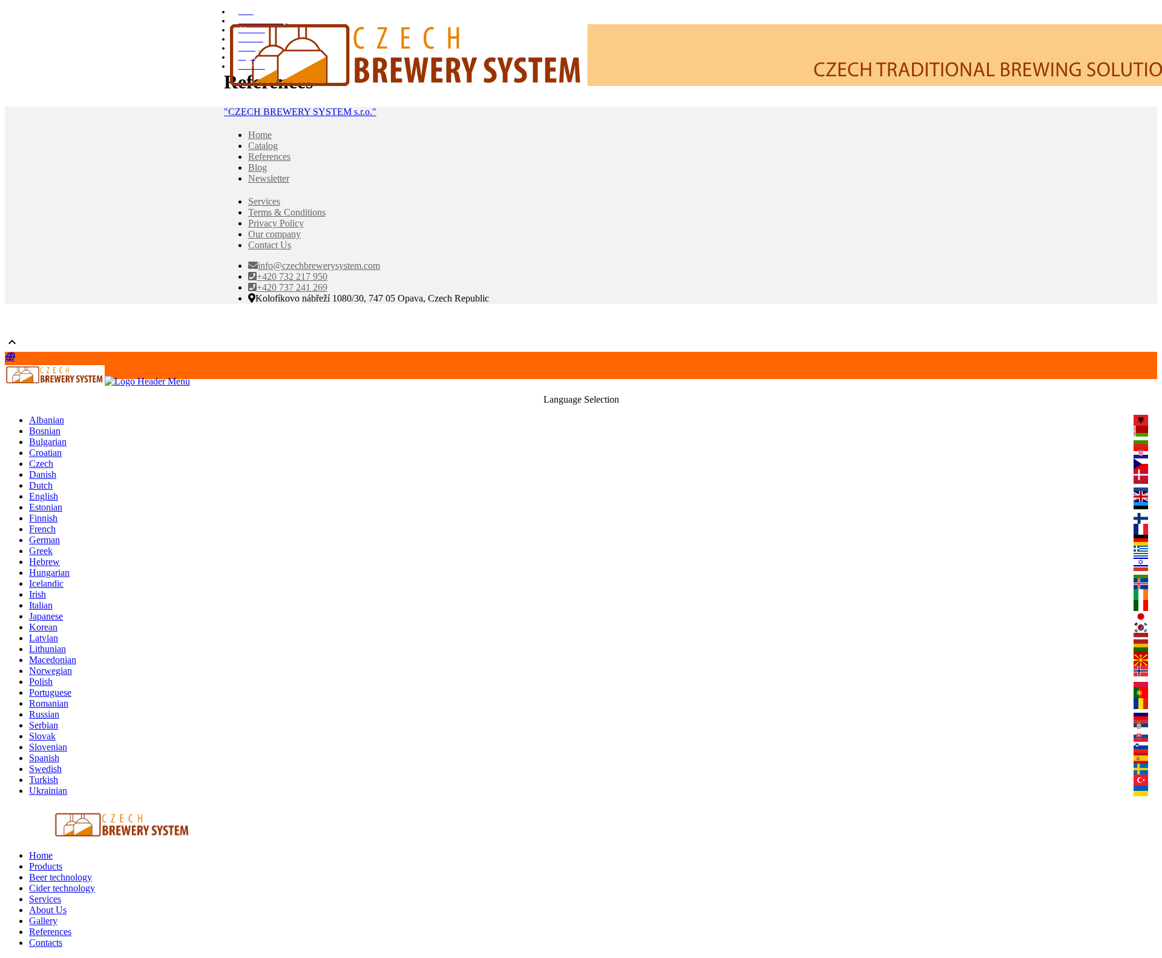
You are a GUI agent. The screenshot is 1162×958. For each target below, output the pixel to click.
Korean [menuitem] (43, 627)
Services (264, 201)
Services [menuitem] (45, 899)
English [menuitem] (43, 496)
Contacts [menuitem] (45, 942)
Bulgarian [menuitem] (48, 442)
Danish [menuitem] (42, 474)
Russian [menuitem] (44, 714)
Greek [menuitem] (41, 551)
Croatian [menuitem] (45, 453)
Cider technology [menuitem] (62, 888)
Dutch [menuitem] (41, 485)
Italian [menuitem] (41, 605)
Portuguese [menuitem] (50, 692)
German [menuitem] (44, 540)
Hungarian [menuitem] (49, 572)
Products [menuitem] (45, 866)
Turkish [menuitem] (43, 780)
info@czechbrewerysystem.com (319, 265)
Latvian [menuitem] (43, 638)
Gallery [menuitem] (43, 921)
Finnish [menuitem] (43, 518)
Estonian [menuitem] (45, 507)
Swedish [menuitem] (45, 769)
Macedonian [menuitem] (52, 660)
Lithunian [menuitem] (47, 649)
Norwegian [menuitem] (50, 671)
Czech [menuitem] (41, 463)
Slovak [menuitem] (42, 736)
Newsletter (268, 178)
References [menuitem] (50, 932)
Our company (274, 234)
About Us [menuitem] (48, 910)
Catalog (263, 145)
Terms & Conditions (287, 212)
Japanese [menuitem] (46, 616)
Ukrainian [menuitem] (48, 790)
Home (260, 135)
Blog (257, 167)
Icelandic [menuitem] (46, 583)
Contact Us (269, 245)
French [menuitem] (42, 529)
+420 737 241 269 (292, 287)
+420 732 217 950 (292, 276)
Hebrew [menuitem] (44, 562)
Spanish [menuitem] (44, 758)
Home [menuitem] (41, 855)
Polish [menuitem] (41, 681)
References (269, 156)
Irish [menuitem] (37, 594)
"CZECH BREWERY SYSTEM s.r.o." (300, 112)
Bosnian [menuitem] (45, 431)
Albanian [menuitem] (46, 420)
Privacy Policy (276, 223)
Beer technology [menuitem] (60, 877)
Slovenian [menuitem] (48, 747)
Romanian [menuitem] (48, 703)
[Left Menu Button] (10, 357)
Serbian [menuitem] (43, 725)
